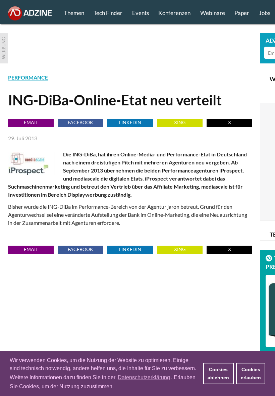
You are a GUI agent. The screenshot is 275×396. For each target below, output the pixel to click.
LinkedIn (130, 122)
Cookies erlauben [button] (251, 373)
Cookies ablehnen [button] (218, 373)
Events (140, 12)
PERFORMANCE (28, 77)
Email (31, 122)
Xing (179, 122)
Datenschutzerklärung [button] (144, 377)
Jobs (264, 12)
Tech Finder (108, 12)
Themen (74, 12)
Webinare (212, 12)
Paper (241, 12)
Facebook (80, 122)
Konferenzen (174, 12)
